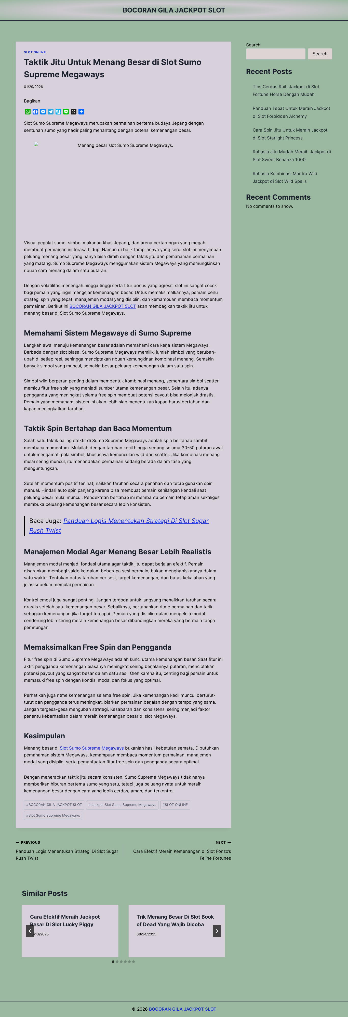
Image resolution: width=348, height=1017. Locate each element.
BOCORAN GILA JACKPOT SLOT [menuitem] (103, 306)
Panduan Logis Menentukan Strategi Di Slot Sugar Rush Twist (67, 850)
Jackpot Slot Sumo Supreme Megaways (122, 805)
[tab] (113, 961)
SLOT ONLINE (35, 52)
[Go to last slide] (30, 931)
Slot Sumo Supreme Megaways (92, 748)
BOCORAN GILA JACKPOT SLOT (54, 805)
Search (253, 44)
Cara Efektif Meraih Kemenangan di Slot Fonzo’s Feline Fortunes (182, 850)
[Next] (217, 931)
